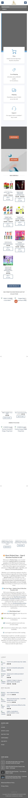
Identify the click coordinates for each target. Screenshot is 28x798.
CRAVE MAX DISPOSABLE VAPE (19, 218)
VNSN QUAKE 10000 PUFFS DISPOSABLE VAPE (19, 194)
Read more (7, 546)
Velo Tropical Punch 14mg (21, 412)
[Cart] (25, 2)
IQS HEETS (4, 741)
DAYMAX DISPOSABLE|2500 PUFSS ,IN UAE (19, 244)
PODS (2, 744)
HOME (3, 727)
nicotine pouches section (19, 603)
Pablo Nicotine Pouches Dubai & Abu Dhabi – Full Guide (15, 767)
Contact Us (14, 792)
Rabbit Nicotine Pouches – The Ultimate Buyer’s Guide (16, 772)
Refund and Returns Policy (7, 782)
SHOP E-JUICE (5, 730)
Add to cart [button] (7, 417)
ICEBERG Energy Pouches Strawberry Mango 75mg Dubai (7, 543)
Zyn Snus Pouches (15, 598)
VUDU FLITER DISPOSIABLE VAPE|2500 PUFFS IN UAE (8, 269)
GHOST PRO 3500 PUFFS (8, 193)
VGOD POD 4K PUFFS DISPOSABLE (8, 243)
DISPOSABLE (4, 737)
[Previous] (1, 359)
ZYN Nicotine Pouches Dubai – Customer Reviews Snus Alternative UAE (16, 777)
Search (4, 9)
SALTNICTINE (5, 734)
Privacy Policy (4, 786)
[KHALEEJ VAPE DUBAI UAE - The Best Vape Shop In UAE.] (14, 2)
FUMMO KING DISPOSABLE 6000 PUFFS (8, 219)
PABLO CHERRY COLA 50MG (7, 413)
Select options (8, 198)
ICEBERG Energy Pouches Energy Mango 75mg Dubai (21, 542)
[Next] (27, 359)
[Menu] (2, 2)
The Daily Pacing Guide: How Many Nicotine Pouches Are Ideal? (15, 762)
